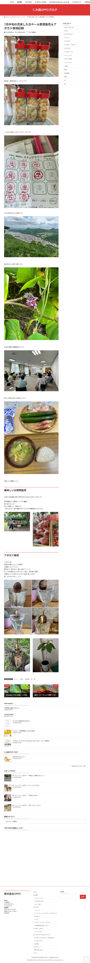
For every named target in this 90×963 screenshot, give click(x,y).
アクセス (35, 953)
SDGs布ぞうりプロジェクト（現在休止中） (44, 937)
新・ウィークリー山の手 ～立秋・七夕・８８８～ (27, 805)
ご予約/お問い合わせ (38, 950)
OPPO (66, 30)
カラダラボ (67, 48)
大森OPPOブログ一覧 (78, 766)
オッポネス (67, 41)
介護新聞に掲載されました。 (12, 708)
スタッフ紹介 (37, 904)
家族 (65, 76)
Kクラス (36, 919)
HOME (35, 892)
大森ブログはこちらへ (19, 756)
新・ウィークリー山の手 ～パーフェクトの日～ (26, 785)
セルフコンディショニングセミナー (42, 922)
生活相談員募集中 (9, 714)
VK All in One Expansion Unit (56, 960)
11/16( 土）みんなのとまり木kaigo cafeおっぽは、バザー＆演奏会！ (31, 741)
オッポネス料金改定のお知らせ (21, 721)
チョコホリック (68, 51)
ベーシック (37, 910)
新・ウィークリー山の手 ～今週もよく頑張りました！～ (29, 775)
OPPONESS (36, 907)
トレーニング (68, 55)
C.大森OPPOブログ (39, 901)
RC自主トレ (37, 916)
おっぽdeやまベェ (38, 940)
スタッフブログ (38, 931)
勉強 (65, 69)
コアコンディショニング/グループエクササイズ (45, 913)
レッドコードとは (38, 898)
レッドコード (68, 62)
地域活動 (27, 679)
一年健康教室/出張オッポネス (41, 925)
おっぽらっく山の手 (38, 928)
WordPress (35, 960)
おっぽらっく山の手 (69, 44)
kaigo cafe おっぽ (69, 27)
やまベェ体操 (68, 59)
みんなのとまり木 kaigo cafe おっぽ (41, 934)
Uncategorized (68, 34)
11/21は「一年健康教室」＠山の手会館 (23, 731)
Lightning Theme (45, 960)
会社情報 (35, 895)
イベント (16, 679)
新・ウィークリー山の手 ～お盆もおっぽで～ (25, 795)
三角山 (21, 679)
